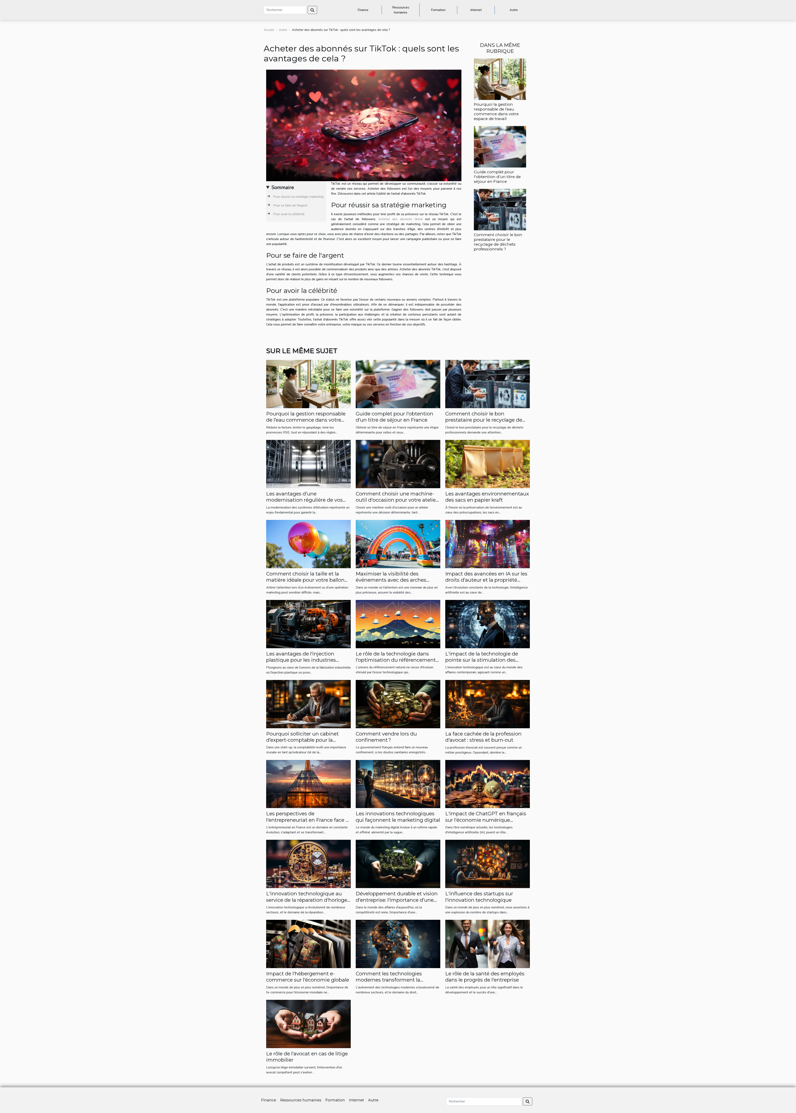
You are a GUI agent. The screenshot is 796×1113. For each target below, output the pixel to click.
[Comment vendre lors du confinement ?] (398, 704)
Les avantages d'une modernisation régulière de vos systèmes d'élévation (304, 500)
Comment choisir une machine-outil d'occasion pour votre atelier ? (397, 500)
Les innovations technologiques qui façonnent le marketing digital (398, 817)
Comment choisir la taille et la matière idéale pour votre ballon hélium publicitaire (305, 580)
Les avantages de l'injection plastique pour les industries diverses (301, 660)
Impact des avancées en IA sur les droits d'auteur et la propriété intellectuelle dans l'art (486, 580)
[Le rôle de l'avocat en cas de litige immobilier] (308, 1023)
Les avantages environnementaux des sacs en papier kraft (487, 497)
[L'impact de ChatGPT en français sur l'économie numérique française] (487, 784)
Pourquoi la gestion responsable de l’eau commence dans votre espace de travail (496, 111)
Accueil (269, 30)
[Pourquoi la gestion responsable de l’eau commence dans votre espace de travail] (500, 78)
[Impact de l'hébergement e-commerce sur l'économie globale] (308, 943)
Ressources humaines (400, 10)
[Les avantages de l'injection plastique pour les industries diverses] (308, 623)
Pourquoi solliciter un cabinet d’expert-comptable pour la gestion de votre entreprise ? (302, 740)
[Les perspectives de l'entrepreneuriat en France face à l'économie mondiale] (308, 784)
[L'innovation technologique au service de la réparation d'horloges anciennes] (308, 864)
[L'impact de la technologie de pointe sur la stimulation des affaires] (487, 623)
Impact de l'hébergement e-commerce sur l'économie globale (307, 977)
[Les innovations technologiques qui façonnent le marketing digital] (398, 784)
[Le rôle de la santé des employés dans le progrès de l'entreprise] (487, 943)
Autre (514, 10)
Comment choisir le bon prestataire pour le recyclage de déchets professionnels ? (498, 241)
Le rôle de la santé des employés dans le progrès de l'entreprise (484, 977)
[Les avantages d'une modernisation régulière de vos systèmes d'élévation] (308, 463)
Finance (363, 10)
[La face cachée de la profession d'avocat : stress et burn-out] (487, 704)
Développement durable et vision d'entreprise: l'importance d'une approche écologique (397, 900)
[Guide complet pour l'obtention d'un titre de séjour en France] (500, 146)
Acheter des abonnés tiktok (400, 219)
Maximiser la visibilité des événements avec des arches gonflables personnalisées (391, 580)
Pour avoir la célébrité (289, 214)
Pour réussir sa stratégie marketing (298, 196)
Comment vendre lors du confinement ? (386, 737)
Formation (438, 10)
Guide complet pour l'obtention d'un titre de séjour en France (497, 176)
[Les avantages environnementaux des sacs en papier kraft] (487, 463)
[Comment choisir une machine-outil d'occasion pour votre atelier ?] (398, 463)
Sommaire (282, 187)
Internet (476, 10)
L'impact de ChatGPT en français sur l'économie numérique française (485, 820)
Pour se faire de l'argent (290, 205)
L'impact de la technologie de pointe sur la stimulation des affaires (481, 660)
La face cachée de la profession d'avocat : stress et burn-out (483, 737)
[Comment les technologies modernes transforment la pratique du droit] (398, 943)
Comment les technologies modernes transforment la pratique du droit (389, 980)
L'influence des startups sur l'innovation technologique (479, 897)
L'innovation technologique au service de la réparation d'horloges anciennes (308, 900)
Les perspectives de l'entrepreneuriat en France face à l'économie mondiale (307, 820)
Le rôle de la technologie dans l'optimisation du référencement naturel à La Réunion (396, 660)
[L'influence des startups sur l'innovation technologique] (487, 864)
